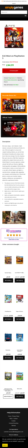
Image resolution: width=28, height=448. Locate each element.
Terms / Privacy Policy (13, 416)
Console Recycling (13, 423)
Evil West (15, 84)
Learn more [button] (21, 441)
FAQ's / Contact (14, 418)
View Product (8, 396)
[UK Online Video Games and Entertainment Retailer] (14, 7)
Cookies (14, 420)
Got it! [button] (5, 445)
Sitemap (14, 425)
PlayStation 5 (12, 78)
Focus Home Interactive (10, 80)
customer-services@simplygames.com (13, 431)
